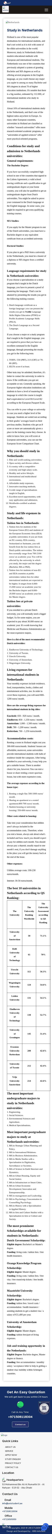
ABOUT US (10, 1447)
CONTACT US (11, 1467)
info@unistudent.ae (12, 1503)
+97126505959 (9, 1519)
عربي (9, 3)
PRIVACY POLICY (13, 1463)
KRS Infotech (38, 1531)
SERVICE (9, 1451)
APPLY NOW (11, 1455)
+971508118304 (20, 1416)
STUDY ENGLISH (13, 1459)
